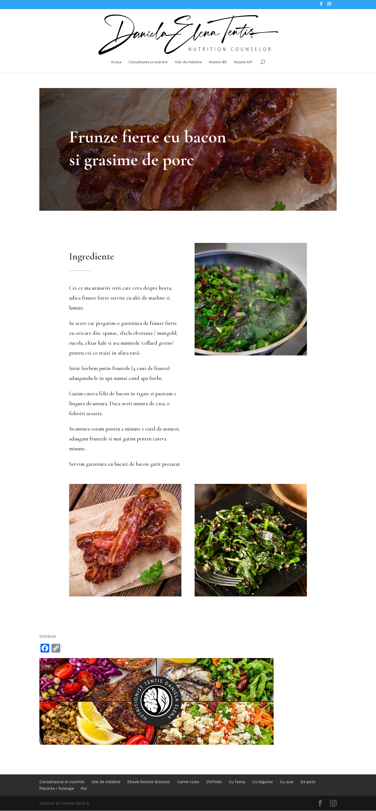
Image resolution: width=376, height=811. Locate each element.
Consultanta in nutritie (148, 62)
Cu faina (237, 781)
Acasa (116, 62)
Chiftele (214, 781)
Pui (84, 788)
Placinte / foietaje (56, 788)
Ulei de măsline (188, 62)
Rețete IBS (218, 62)
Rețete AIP (243, 62)
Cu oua (286, 781)
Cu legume (262, 781)
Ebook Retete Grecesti (148, 781)
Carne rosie (188, 781)
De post (308, 781)
